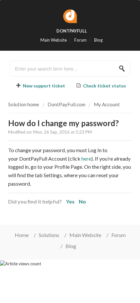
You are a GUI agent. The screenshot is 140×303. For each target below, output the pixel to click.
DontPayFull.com (66, 104)
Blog (98, 40)
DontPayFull (71, 30)
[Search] (124, 68)
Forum (80, 40)
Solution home (24, 104)
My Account (107, 104)
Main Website (53, 40)
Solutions (49, 235)
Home (22, 235)
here (86, 158)
